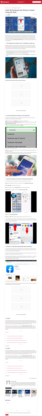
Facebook (6, 45)
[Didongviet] (5, 2)
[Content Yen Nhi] (8, 384)
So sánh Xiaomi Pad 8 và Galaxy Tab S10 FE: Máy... (8, 395)
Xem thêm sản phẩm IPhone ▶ (21, 110)
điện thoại (30, 216)
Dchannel (28, 323)
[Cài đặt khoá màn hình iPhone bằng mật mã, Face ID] (27, 392)
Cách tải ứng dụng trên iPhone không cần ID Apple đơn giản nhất (16, 340)
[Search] (40, 2)
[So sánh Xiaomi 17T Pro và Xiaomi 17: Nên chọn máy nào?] (14, 392)
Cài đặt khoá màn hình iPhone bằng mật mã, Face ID (27, 395)
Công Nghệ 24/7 (21, 2)
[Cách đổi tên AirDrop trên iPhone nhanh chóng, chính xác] (21, 392)
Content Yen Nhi (13, 381)
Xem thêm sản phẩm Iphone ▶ (21, 314)
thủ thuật (11, 323)
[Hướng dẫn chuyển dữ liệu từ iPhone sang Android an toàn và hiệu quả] (34, 392)
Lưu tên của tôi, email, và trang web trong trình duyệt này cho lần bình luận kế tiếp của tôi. (18, 412)
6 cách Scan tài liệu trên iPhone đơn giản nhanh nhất (14, 338)
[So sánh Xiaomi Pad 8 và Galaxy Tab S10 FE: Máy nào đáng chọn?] (8, 392)
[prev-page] (5, 399)
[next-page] (7, 399)
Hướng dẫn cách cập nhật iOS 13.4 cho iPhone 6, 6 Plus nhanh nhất (17, 342)
